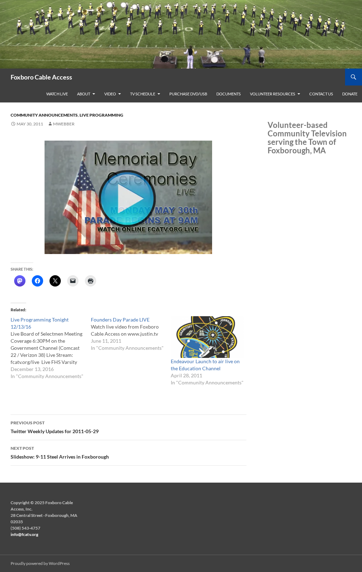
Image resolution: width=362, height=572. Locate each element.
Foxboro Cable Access (41, 77)
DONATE (349, 94)
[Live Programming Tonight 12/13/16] (51, 348)
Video (110, 94)
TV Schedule (142, 94)
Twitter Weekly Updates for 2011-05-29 (55, 427)
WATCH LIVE (57, 94)
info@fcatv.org (24, 534)
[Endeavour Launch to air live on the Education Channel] (207, 337)
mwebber (64, 123)
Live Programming (101, 115)
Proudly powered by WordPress (40, 563)
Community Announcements (44, 115)
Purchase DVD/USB (188, 94)
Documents (228, 94)
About (83, 94)
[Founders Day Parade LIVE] (131, 334)
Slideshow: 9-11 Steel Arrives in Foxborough (60, 453)
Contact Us (321, 94)
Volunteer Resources (272, 94)
